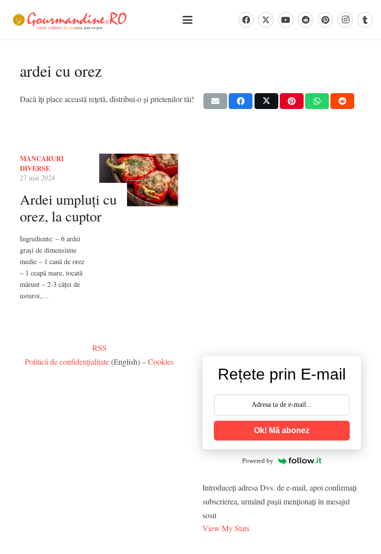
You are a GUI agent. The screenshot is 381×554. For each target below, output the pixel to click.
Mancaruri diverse (42, 163)
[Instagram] (345, 20)
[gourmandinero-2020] (69, 20)
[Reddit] (306, 20)
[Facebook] (246, 20)
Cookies (161, 361)
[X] (266, 20)
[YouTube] (286, 20)
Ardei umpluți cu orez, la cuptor (68, 208)
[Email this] (215, 101)
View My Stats (226, 528)
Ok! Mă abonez (282, 430)
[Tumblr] (365, 20)
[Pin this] (292, 101)
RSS (99, 347)
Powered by (257, 460)
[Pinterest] (325, 20)
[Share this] (241, 101)
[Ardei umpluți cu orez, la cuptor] (139, 180)
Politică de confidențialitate (67, 361)
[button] (187, 20)
